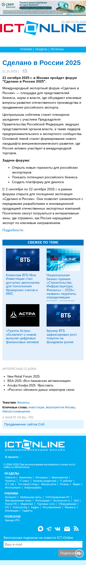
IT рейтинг (66, 481)
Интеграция (42, 500)
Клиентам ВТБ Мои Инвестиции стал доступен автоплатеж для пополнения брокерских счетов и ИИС (22, 284)
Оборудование (67, 504)
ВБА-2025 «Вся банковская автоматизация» (39, 381)
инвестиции (36, 407)
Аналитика (25, 477)
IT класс (24, 481)
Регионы (57, 49)
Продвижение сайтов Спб (24, 424)
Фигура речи (48, 484)
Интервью (42, 477)
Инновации (11, 510)
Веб (76, 500)
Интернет (10, 497)
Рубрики (26, 49)
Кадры (35, 507)
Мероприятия (60, 477)
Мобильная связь (31, 497)
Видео (76, 484)
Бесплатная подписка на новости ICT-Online (38, 537)
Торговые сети (46, 504)
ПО (7, 507)
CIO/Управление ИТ (57, 497)
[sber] (43, 7)
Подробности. (13, 230)
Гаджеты (27, 510)
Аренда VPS (12, 520)
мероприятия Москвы (60, 407)
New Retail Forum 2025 (23, 376)
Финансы (23, 402)
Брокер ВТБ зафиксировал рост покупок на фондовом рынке (62, 336)
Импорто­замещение (16, 411)
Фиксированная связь (18, 500)
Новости (10, 477)
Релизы (64, 484)
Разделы (41, 49)
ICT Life (9, 484)
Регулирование (52, 507)
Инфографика (32, 487)
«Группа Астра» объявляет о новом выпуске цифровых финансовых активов (22, 336)
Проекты (10, 481)
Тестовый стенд (27, 484)
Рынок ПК (11, 504)
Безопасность (61, 500)
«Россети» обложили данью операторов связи (40, 390)
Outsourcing (20, 507)
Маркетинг (27, 504)
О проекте (11, 457)
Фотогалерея (13, 487)
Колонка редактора (44, 481)
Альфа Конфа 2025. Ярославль (30, 385)
